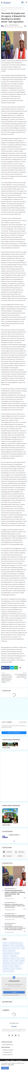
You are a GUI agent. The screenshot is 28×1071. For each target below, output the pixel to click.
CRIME (22, 948)
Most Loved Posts (7, 1054)
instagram (9, 856)
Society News (6, 968)
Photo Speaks (6, 963)
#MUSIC (5, 943)
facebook (9, 852)
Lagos (17, 958)
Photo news (14, 963)
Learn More (11, 1064)
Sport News (18, 968)
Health (12, 958)
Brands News (20, 945)
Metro (23, 958)
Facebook (6, 667)
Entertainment (11, 950)
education (11, 971)
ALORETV (20, 856)
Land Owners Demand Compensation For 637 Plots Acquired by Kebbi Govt (15, 916)
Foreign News (13, 955)
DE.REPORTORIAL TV (14, 835)
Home (2, 7)
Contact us (19, 1060)
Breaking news (6, 948)
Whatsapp (16, 667)
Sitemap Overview (8, 1050)
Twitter (12, 667)
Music (12, 961)
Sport (13, 968)
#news (12, 945)
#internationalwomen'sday (15, 943)
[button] (26, 2)
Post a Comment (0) (14, 732)
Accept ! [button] (5, 1068)
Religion (17, 966)
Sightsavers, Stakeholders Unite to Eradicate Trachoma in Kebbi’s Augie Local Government (15, 906)
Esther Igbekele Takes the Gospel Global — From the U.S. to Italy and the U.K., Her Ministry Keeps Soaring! (15, 928)
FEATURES (17, 953)
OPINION (22, 961)
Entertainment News (8, 953)
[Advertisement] (12, 709)
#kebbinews (6, 945)
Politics (20, 963)
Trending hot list (7, 1052)
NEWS (16, 961)
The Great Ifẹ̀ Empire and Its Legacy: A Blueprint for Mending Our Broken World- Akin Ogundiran (15, 893)
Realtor (11, 966)
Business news (15, 948)
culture (4, 971)
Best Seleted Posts (8, 1044)
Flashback (5, 955)
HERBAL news (6, 958)
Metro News (5, 961)
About (12, 1060)
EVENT (4, 950)
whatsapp (21, 852)
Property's (5, 966)
